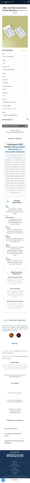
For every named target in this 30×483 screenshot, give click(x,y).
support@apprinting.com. (15, 376)
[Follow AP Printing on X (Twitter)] (8, 455)
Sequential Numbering (7, 86)
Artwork (4, 112)
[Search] (24, 2)
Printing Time (5, 105)
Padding (4, 99)
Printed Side (5, 79)
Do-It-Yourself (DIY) (11, 428)
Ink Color (4, 73)
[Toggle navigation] (2, 2)
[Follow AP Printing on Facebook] (11, 455)
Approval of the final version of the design (14, 442)
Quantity (4, 60)
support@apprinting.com (15, 412)
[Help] (9, 105)
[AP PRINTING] (9, 2)
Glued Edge (5, 92)
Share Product (24, 50)
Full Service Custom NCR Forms (13, 435)
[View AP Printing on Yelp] (21, 455)
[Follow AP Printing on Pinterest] (15, 455)
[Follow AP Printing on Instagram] (18, 455)
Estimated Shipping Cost (7, 119)
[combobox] (15, 56)
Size (3, 53)
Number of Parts (6, 66)
